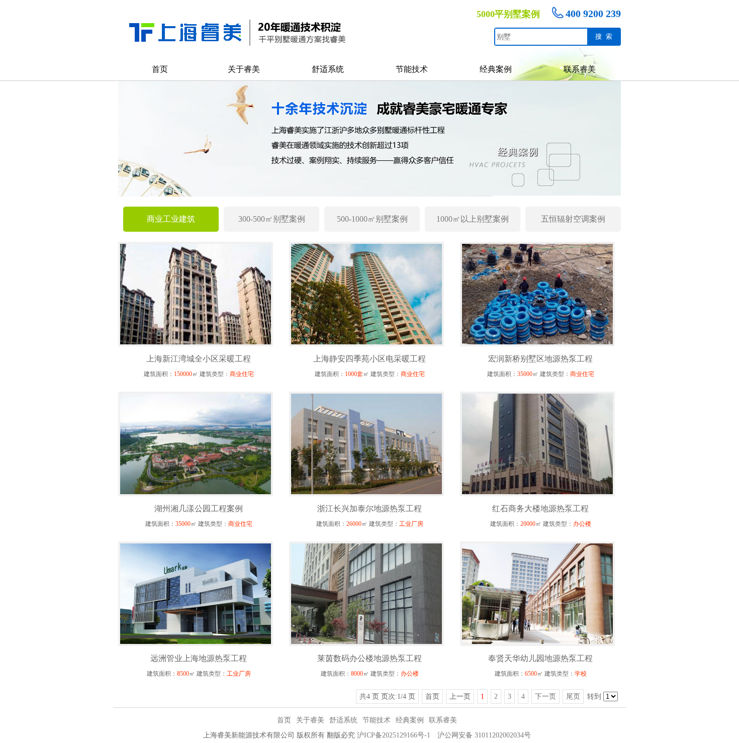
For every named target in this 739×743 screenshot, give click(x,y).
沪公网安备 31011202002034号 (484, 735)
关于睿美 (244, 69)
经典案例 (496, 69)
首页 (160, 69)
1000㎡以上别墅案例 (472, 219)
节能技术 (412, 69)
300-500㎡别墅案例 (271, 219)
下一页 (545, 696)
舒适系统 (328, 69)
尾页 (573, 696)
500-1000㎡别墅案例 (372, 219)
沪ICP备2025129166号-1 (393, 735)
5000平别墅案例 (508, 14)
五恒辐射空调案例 (573, 219)
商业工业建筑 (171, 219)
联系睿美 (580, 69)
